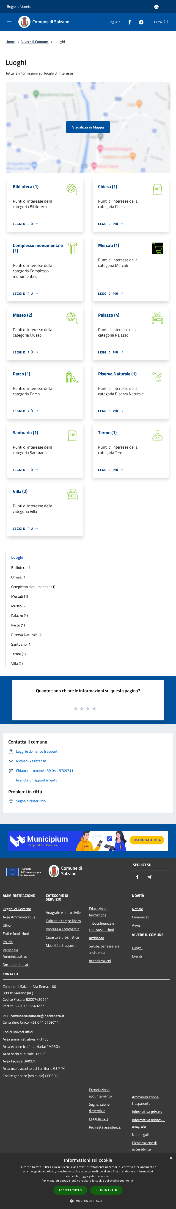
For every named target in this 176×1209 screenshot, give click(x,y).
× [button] (171, 1158)
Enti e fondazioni (16, 933)
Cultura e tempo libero (63, 920)
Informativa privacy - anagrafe (148, 1123)
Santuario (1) (21, 644)
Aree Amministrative (19, 917)
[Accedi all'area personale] (156, 6)
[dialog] (88, 1181)
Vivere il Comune (35, 41)
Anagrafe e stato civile (63, 912)
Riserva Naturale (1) (26, 634)
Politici (8, 941)
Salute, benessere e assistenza (104, 949)
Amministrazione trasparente (145, 1100)
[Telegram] (139, 22)
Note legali (140, 1134)
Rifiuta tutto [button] (106, 1190)
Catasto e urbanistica (62, 937)
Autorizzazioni (100, 960)
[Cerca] (166, 22)
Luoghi (137, 948)
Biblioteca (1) (21, 567)
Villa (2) (17, 663)
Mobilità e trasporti (61, 945)
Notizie (137, 909)
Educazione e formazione (99, 912)
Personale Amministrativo (15, 953)
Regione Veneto (19, 6)
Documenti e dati (16, 964)
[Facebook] (127, 22)
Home (10, 41)
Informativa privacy (147, 1111)
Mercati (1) (19, 596)
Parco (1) (18, 625)
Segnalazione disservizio (99, 1107)
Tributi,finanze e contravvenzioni (101, 926)
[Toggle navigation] (9, 21)
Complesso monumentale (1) (33, 586)
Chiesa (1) (18, 577)
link (132, 1180)
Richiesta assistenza (105, 1127)
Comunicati (141, 917)
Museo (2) (18, 606)
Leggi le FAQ (98, 1119)
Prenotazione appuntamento (100, 1093)
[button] (88, 1201)
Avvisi (136, 925)
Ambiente (96, 938)
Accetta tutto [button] (70, 1190)
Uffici (7, 925)
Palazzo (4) (19, 615)
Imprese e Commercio (62, 929)
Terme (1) (18, 654)
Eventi (137, 956)
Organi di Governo (17, 909)
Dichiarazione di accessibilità (144, 1146)
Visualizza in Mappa (88, 127)
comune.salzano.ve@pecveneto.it (37, 1016)
